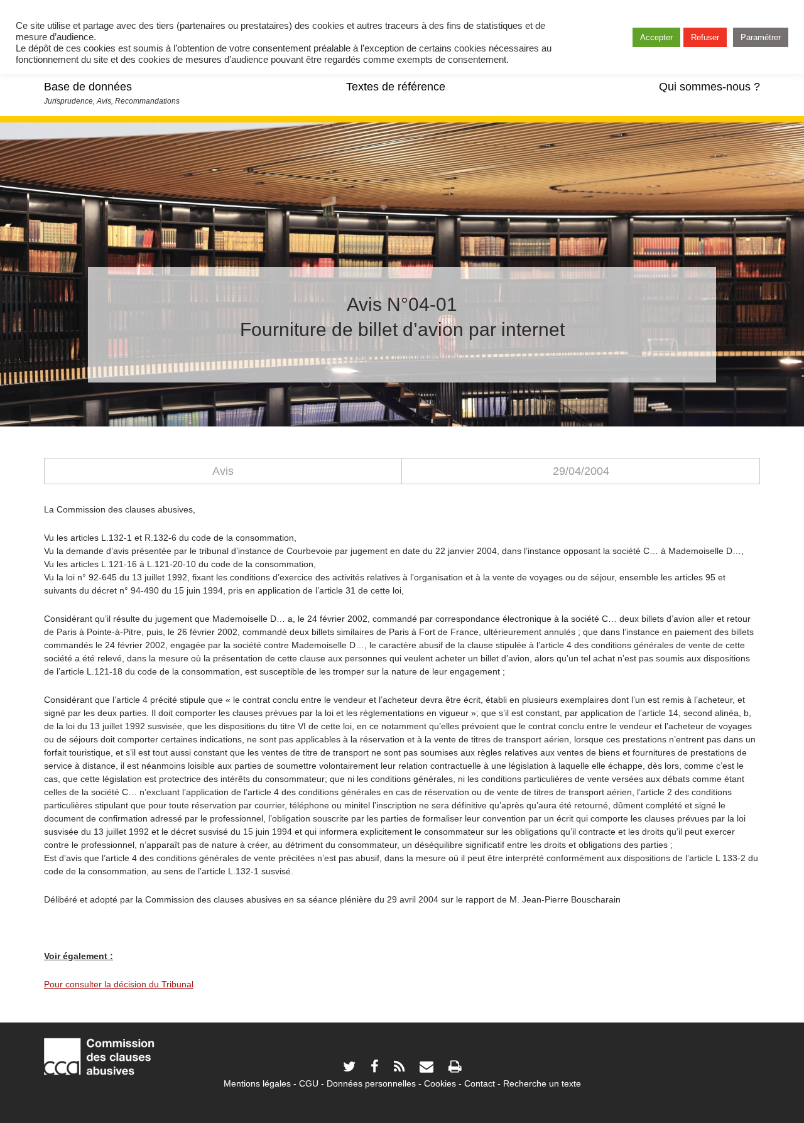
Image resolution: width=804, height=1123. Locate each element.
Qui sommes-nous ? (709, 86)
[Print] (454, 1068)
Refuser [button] (705, 37)
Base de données (88, 86)
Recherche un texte (542, 1083)
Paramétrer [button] (761, 37)
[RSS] (399, 1068)
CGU (308, 1083)
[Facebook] (375, 1068)
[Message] (426, 1068)
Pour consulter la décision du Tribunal (118, 984)
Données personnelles (371, 1083)
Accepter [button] (656, 37)
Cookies (440, 1083)
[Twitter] (349, 1068)
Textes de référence (395, 86)
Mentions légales (257, 1083)
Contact (479, 1083)
